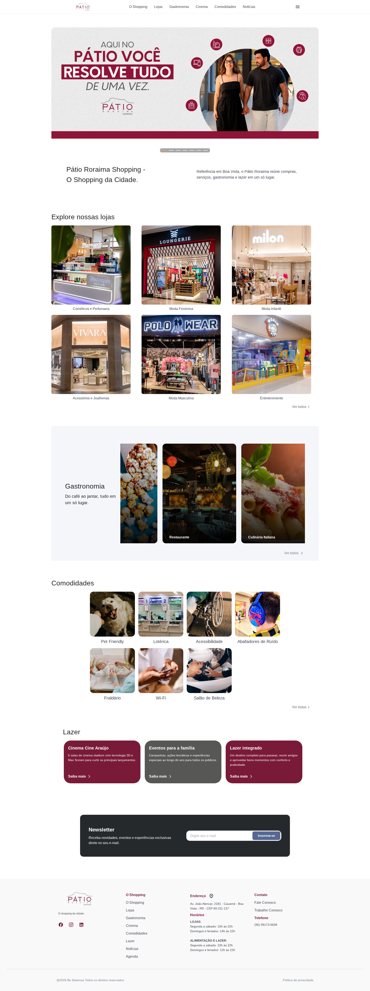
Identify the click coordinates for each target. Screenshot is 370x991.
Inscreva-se (266, 835)
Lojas (158, 7)
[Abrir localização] (211, 896)
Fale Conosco (265, 902)
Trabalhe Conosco (268, 910)
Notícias (249, 7)
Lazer (130, 941)
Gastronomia (179, 7)
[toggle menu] (297, 7)
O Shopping (138, 7)
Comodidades (225, 7)
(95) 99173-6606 (265, 924)
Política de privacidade (298, 980)
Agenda (132, 956)
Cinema (202, 7)
